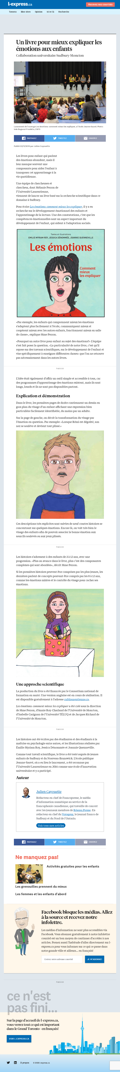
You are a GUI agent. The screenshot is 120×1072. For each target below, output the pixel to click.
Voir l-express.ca (19, 1038)
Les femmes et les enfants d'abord (40, 894)
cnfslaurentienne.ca (76, 699)
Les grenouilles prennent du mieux (41, 886)
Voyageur (67, 814)
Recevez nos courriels (100, 4)
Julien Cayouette (48, 791)
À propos (24, 1062)
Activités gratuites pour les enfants (73, 866)
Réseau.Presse (82, 810)
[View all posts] (50, 825)
